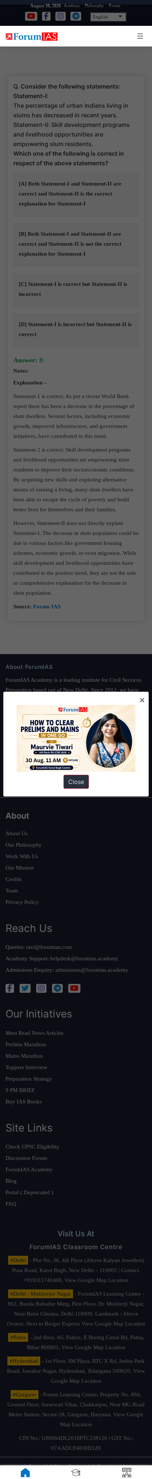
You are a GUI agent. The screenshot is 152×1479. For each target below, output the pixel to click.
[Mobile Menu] (139, 36)
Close (76, 781)
